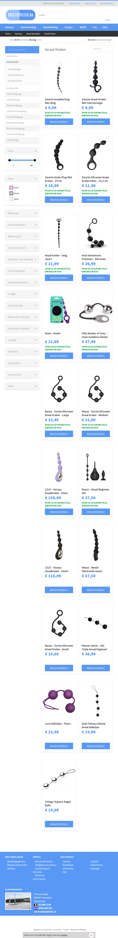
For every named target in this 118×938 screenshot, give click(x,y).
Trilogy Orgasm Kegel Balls (58, 803)
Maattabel (68, 865)
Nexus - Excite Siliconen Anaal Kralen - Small (59, 647)
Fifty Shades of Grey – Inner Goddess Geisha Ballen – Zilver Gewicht (95, 335)
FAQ (65, 872)
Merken (11, 868)
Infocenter (68, 868)
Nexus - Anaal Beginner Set (95, 491)
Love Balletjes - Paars (58, 723)
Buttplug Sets (12, 88)
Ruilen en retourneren (39, 877)
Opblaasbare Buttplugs (17, 111)
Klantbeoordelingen (78, 929)
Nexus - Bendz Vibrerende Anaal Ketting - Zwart (92, 569)
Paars (16, 187)
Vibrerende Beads (15, 75)
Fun (95, 27)
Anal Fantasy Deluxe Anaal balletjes (93, 725)
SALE (104, 27)
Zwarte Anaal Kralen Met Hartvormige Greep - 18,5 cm (94, 101)
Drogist (69, 27)
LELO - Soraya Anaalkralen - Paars (56, 491)
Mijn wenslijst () (106, 3)
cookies (63, 935)
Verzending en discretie (41, 870)
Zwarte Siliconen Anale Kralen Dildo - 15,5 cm (95, 179)
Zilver (16, 199)
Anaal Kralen (12, 62)
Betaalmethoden (44, 861)
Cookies (94, 861)
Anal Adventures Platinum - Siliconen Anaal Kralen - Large (94, 257)
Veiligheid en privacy (45, 865)
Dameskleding (28, 27)
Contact (67, 861)
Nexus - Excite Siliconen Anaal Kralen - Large (59, 413)
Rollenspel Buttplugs (15, 122)
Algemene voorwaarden (42, 929)
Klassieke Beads (15, 80)
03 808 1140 (44, 904)
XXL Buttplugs (12, 140)
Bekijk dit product (59, 121)
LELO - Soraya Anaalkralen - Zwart (56, 569)
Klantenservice (74, 3)
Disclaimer (57, 929)
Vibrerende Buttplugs (16, 134)
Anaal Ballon (12, 56)
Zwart (16, 193)
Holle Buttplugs (13, 99)
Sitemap (94, 868)
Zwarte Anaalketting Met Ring (57, 101)
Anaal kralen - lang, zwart (56, 257)
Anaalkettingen (14, 69)
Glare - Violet (52, 333)
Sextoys (9, 27)
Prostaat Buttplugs (15, 117)
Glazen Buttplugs (14, 94)
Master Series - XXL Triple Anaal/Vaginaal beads (94, 647)
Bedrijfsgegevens (16, 861)
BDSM (83, 27)
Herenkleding (50, 27)
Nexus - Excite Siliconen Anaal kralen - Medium (96, 413)
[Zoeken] (64, 15)
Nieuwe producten (17, 865)
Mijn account (90, 3)
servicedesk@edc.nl (45, 911)
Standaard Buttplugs (16, 128)
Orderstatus (96, 865)
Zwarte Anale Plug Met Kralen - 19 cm (58, 179)
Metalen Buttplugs (14, 105)
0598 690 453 (45, 908)
